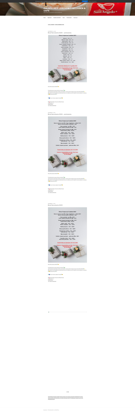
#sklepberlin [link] (77, 396)
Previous (47, 351)
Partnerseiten (69, 17)
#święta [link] (54, 396)
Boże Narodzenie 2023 (55, 205)
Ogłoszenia (50, 17)
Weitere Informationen (93, 1)
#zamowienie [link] (50, 397)
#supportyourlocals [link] (79, 397)
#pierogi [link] (65, 397)
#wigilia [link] (57, 396)
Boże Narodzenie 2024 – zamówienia (59, 114)
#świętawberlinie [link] (51, 398)
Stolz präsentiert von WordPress (53, 409)
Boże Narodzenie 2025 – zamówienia (59, 33)
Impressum (75, 17)
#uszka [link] (62, 397)
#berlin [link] (68, 397)
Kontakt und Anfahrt (57, 17)
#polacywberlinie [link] (71, 396)
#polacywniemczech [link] (64, 396)
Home (45, 17)
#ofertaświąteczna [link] (57, 397)
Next (88, 351)
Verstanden (85, 1)
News (64, 17)
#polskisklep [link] (50, 396)
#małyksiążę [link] (72, 397)
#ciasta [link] (81, 396)
